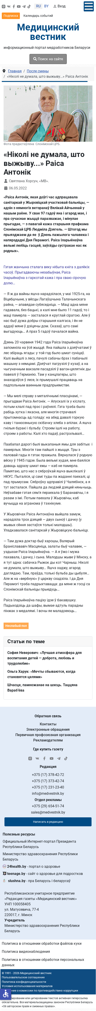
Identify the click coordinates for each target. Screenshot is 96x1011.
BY (46, 6)
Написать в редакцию (48, 821)
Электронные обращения (48, 729)
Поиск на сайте (50, 59)
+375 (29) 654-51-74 (48, 806)
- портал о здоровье (33, 866)
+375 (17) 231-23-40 (48, 787)
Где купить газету (48, 749)
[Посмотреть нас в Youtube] (19, 6)
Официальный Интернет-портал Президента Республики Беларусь (39, 844)
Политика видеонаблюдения (26, 951)
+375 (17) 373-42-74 (48, 781)
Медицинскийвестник (48, 32)
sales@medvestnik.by (48, 812)
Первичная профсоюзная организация (48, 735)
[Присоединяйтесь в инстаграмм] (3, 6)
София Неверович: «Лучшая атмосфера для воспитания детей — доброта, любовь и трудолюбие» (44, 658)
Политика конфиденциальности (24, 981)
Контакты (48, 724)
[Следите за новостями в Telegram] (24, 6)
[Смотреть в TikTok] (29, 6)
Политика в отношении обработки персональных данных (43, 962)
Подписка (11, 15)
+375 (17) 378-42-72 (48, 775)
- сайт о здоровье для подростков (45, 874)
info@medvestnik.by (48, 793)
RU (38, 6)
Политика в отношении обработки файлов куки (41, 943)
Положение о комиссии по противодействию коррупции (39, 990)
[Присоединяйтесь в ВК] (8, 6)
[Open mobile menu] (89, 6)
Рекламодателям (48, 740)
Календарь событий (38, 15)
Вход (62, 6)
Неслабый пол (16, 626)
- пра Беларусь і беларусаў (39, 881)
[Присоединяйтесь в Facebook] (14, 6)
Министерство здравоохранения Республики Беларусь (40, 856)
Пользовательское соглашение (23, 977)
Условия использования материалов (27, 986)
